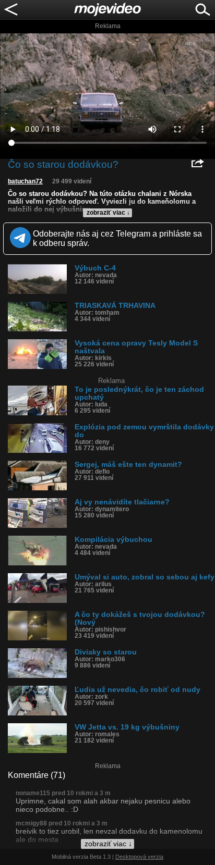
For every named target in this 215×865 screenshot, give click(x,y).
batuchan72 (25, 181)
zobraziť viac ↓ (108, 212)
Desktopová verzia (139, 857)
